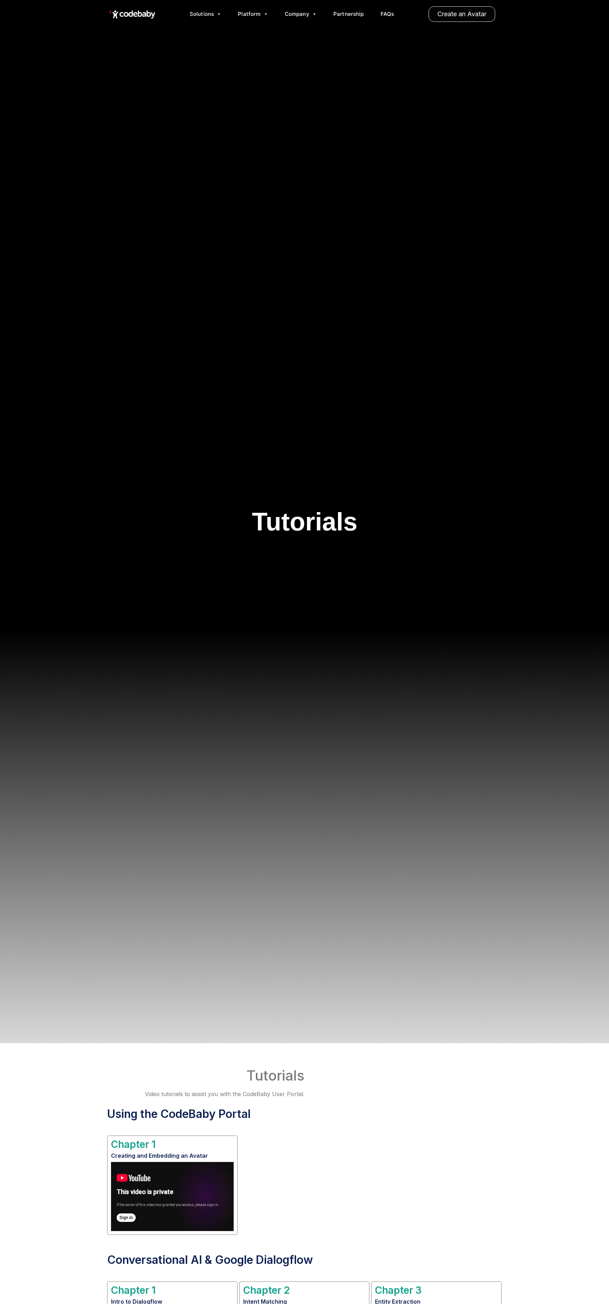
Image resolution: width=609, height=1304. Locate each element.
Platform (249, 14)
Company (297, 14)
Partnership (348, 14)
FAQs (387, 14)
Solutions (202, 14)
